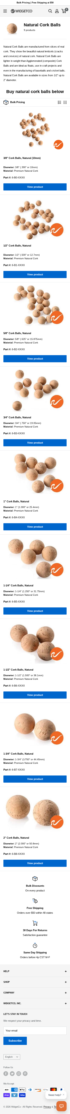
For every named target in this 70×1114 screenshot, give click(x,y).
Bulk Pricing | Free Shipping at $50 (35, 2)
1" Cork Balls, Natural (16, 501)
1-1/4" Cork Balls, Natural (18, 585)
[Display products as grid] (65, 102)
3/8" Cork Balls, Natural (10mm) (22, 158)
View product (35, 186)
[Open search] (50, 11)
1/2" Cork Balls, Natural (17, 245)
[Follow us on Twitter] (12, 1073)
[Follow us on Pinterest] (25, 1073)
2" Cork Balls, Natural (16, 837)
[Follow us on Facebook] (5, 1073)
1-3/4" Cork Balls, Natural (18, 753)
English (9, 1057)
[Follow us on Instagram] (18, 1073)
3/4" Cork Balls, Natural (17, 417)
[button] (61, 1106)
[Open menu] (5, 11)
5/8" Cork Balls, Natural (17, 333)
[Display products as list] (59, 102)
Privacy (47, 1107)
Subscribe (15, 1040)
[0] (64, 11)
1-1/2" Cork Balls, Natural (18, 669)
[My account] (57, 11)
